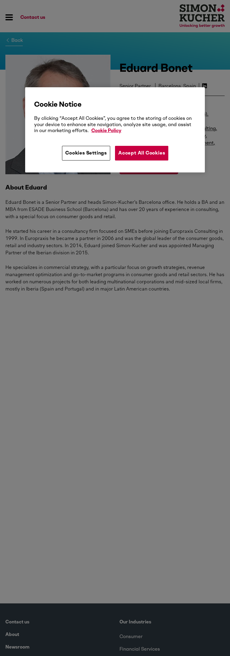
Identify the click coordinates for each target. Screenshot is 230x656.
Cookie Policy (106, 130)
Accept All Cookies (141, 153)
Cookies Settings (86, 153)
